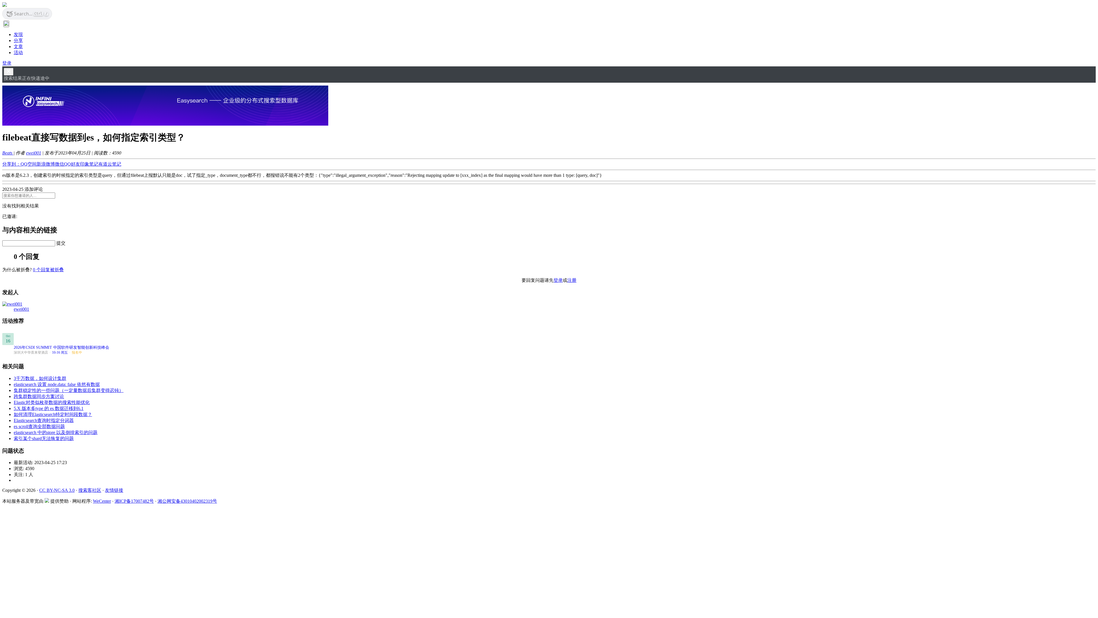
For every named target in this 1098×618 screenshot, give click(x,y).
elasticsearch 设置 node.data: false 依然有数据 (57, 384)
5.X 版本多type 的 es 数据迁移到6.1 (48, 408)
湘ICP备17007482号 (134, 501)
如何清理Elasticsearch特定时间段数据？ (53, 414)
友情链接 (114, 490)
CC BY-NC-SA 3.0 (57, 490)
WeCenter (102, 501)
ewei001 (33, 152)
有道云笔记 (109, 164)
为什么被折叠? (17, 269)
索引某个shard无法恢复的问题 (44, 438)
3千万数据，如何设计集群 (40, 378)
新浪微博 (46, 164)
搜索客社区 (89, 490)
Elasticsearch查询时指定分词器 (44, 420)
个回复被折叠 (48, 269)
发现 (18, 34)
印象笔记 (89, 164)
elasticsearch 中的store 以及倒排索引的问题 (56, 432)
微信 (59, 164)
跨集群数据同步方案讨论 (39, 396)
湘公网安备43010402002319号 (187, 501)
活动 (18, 52)
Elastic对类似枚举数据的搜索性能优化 (52, 402)
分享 (18, 40)
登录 (6, 63)
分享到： (11, 164)
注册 (571, 280)
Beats (7, 152)
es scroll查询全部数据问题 (39, 426)
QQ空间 (29, 164)
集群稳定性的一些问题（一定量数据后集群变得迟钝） (69, 390)
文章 (18, 46)
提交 (60, 243)
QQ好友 (72, 164)
